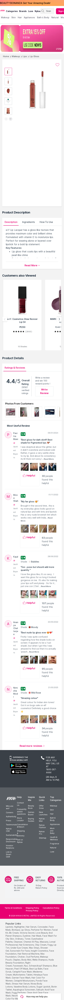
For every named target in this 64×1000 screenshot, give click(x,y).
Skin (52, 810)
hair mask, (37, 935)
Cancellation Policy (51, 908)
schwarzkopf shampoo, (40, 965)
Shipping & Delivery (21, 833)
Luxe (52, 852)
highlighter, (19, 927)
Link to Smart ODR (9, 854)
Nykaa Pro (42, 832)
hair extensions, (26, 944)
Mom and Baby (52, 830)
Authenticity (11, 816)
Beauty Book (31, 807)
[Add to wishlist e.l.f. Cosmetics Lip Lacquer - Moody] (57, 65)
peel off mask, (21, 968)
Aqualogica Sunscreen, (24, 989)
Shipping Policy (32, 908)
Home (6, 56)
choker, (21, 956)
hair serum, (31, 927)
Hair (52, 814)
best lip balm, (36, 968)
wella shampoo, (40, 959)
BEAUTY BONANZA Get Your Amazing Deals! (25, 2)
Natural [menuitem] (55, 17)
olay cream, (41, 944)
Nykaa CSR (8, 830)
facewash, (18, 965)
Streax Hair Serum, (21, 983)
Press (8, 820)
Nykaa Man (42, 820)
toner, (28, 938)
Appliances (55, 824)
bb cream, (14, 932)
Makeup (16, 56)
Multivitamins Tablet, (23, 974)
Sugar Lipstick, (43, 986)
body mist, (26, 959)
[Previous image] (6, 119)
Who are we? (9, 807)
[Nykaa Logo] (2, 10)
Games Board (31, 813)
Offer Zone (41, 807)
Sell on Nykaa (20, 841)
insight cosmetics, (40, 950)
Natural (53, 848)
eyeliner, (27, 935)
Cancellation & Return (22, 825)
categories (12, 11)
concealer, (43, 927)
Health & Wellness (54, 838)
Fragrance (54, 843)
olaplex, (17, 959)
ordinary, (19, 938)
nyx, (26, 965)
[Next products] (59, 319)
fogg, (50, 944)
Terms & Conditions (13, 908)
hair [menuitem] (20, 17)
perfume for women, (41, 929)
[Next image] (10, 119)
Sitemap (42, 838)
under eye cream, (19, 947)
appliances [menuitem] (29, 17)
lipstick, (9, 927)
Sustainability (12, 835)
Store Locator (20, 819)
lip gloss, (25, 929)
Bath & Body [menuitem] (43, 17)
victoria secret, (27, 932)
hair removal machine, (29, 953)
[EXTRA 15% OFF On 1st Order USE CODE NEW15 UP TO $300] (32, 38)
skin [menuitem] (13, 17)
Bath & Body (52, 819)
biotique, (16, 929)
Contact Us (20, 804)
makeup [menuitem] (5, 17)
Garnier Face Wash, (21, 977)
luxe (30, 11)
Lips (25, 56)
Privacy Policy (32, 910)
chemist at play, (31, 941)
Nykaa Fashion (42, 826)
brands (23, 11)
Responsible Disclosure (11, 840)
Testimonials (11, 824)
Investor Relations (10, 846)
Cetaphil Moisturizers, (24, 980)
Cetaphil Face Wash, (22, 971)
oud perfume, (32, 956)
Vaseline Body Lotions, (25, 986)
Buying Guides (31, 820)
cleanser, (18, 941)
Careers (9, 812)
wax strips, (34, 947)
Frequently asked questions (21, 811)
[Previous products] (4, 319)
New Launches (43, 813)
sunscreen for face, (20, 950)
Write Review (44, 391)
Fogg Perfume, (19, 992)
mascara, (44, 941)
